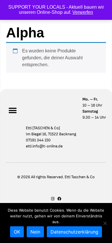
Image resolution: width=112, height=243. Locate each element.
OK (17, 232)
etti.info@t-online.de (44, 146)
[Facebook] (59, 199)
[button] (12, 110)
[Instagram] (53, 199)
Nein (35, 232)
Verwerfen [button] (82, 12)
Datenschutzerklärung (74, 232)
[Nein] (105, 223)
